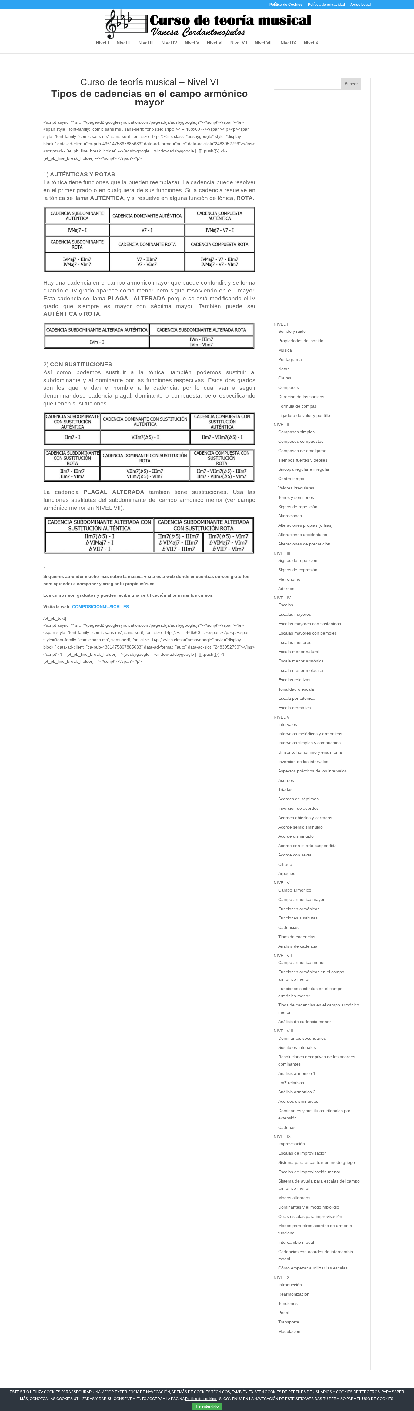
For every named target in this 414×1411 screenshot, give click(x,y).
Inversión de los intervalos (303, 761)
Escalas (285, 604)
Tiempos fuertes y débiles (302, 460)
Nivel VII (238, 43)
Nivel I (102, 43)
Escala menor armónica (301, 661)
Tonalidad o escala (296, 689)
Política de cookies (201, 1399)
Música (285, 350)
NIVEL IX (282, 1136)
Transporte (288, 1321)
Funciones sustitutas (298, 918)
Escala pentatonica (296, 698)
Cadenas (286, 1127)
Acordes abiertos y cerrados (305, 817)
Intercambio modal (296, 1242)
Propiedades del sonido (300, 340)
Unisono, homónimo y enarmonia (310, 752)
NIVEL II (281, 424)
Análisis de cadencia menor (304, 1021)
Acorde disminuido (296, 836)
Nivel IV (169, 43)
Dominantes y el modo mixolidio (308, 1207)
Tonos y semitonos (296, 497)
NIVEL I (281, 324)
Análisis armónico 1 (297, 1073)
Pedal (283, 1312)
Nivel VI (214, 43)
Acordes (286, 780)
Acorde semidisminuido (300, 827)
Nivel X (311, 43)
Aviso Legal (360, 5)
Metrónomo (289, 579)
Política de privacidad (326, 5)
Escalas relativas (294, 679)
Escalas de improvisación (302, 1153)
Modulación (289, 1331)
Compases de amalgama (302, 450)
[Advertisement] (319, 211)
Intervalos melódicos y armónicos (310, 733)
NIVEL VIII (283, 1031)
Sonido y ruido (292, 331)
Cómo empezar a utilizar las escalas (313, 1268)
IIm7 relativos (291, 1082)
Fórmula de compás (297, 406)
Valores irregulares (296, 487)
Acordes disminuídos (298, 1101)
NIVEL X (281, 1277)
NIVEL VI (282, 882)
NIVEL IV (282, 597)
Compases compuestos (300, 441)
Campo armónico (294, 890)
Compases (288, 387)
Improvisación (291, 1143)
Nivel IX (288, 43)
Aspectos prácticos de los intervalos (312, 771)
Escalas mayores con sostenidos (309, 623)
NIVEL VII (283, 955)
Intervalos (287, 724)
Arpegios (286, 873)
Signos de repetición (297, 506)
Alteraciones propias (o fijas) (305, 525)
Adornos (286, 588)
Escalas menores (294, 642)
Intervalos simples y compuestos (309, 742)
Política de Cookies (285, 5)
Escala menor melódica (300, 670)
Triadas (285, 789)
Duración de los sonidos (301, 396)
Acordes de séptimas (298, 798)
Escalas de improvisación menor (309, 1171)
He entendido (207, 1406)
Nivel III (146, 43)
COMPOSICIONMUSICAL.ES (100, 606)
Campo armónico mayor (301, 899)
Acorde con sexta (295, 854)
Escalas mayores (294, 614)
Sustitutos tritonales (297, 1047)
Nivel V (192, 43)
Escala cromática (294, 707)
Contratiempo (291, 478)
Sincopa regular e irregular (303, 469)
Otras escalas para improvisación (310, 1216)
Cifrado (285, 864)
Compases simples (296, 431)
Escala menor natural (298, 651)
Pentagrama (290, 359)
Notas (283, 368)
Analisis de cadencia (297, 946)
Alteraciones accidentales (302, 534)
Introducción (290, 1284)
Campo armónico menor (301, 962)
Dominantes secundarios (302, 1038)
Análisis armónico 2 (297, 1091)
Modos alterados (294, 1197)
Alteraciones (290, 515)
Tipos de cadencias (296, 936)
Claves (284, 377)
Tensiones (288, 1303)
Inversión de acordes (298, 808)
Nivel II (124, 43)
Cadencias (288, 927)
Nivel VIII (264, 43)
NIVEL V (281, 717)
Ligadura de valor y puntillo (304, 415)
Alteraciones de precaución (304, 544)
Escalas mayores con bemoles (307, 633)
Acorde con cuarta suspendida (307, 845)
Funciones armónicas (298, 908)
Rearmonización (293, 1294)
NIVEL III (282, 553)
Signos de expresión (297, 569)
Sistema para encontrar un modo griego (316, 1162)
